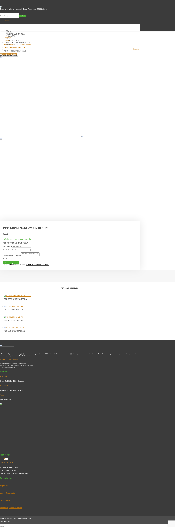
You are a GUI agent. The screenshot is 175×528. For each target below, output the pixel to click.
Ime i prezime (7, 246)
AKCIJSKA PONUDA (15, 34)
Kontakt (10, 45)
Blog (9, 38)
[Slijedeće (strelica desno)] (3, 526)
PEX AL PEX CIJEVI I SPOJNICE (37, 265)
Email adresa (7, 250)
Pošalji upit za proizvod (10, 263)
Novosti (10, 36)
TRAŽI (22, 16)
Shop (9, 32)
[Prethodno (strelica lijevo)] (1, 526)
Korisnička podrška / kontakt (11, 508)
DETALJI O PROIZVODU (8, 54)
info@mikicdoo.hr (6, 399)
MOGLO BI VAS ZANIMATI (8, 55)
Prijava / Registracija (18, 42)
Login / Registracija (7, 493)
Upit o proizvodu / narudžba (12, 255)
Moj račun (3, 486)
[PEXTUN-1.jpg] (41, 137)
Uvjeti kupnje (13, 40)
